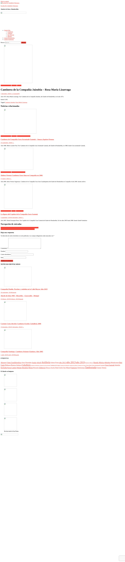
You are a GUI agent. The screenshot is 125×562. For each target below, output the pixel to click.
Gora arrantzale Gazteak (98, 365)
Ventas (104, 368)
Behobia (107, 362)
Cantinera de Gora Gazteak (45, 365)
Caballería (10, 32)
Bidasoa (8, 365)
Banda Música (98, 362)
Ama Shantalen (27, 362)
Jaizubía (19, 85)
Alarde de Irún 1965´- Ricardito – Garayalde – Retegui (20, 296)
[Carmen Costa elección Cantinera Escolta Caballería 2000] (62, 311)
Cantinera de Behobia (35, 365)
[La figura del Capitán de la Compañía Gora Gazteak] (62, 196)
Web (2, 257)
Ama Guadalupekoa (14, 362)
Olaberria (42, 368)
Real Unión (59, 368)
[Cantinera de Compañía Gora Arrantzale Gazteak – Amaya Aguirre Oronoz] (62, 121)
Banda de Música (89, 362)
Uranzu (99, 368)
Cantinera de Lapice (55, 365)
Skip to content (5, 1)
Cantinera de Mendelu (64, 365)
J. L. (11, 93)
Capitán (13, 211)
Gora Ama (88, 365)
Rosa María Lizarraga (21, 102)
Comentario (4, 248)
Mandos (9, 36)
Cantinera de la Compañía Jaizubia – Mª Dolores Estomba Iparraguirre (19, 227)
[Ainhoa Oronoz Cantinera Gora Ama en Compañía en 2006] (62, 159)
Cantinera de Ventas (82, 365)
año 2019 (80, 362)
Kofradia (4, 368)
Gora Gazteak (19, 211)
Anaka (34, 362)
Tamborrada (90, 367)
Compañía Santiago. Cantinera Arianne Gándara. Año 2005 (22, 351)
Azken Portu (55, 362)
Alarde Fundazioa (9, 39)
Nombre (3, 251)
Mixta (30, 368)
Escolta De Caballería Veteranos (9, 6)
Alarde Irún (7, 30)
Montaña (36, 368)
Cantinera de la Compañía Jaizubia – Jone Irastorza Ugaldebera (18, 229)
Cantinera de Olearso (73, 365)
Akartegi (4, 362)
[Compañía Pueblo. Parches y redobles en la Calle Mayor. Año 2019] (62, 277)
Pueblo (53, 368)
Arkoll (39, 362)
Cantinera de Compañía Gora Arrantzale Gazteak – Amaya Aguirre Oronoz (27, 139)
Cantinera (14, 85)
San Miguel (67, 368)
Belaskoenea (115, 362)
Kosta (9, 368)
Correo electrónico (6, 254)
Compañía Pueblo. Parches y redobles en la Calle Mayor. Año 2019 (24, 289)
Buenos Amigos (16, 365)
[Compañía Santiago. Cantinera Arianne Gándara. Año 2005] (62, 339)
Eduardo (14, 292)
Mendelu (25, 368)
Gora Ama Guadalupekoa (18, 172)
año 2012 (62, 363)
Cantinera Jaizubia (10, 102)
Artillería (9, 33)
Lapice (14, 368)
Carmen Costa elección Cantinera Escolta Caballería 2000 (21, 324)
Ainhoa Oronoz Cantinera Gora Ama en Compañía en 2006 (22, 175)
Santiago (74, 368)
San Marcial (10, 35)
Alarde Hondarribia (9, 38)
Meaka (19, 368)
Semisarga (81, 368)
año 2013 (71, 362)
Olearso (48, 368)
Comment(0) (16, 93)
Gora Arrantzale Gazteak (23, 136)
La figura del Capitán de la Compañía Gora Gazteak (19, 214)
